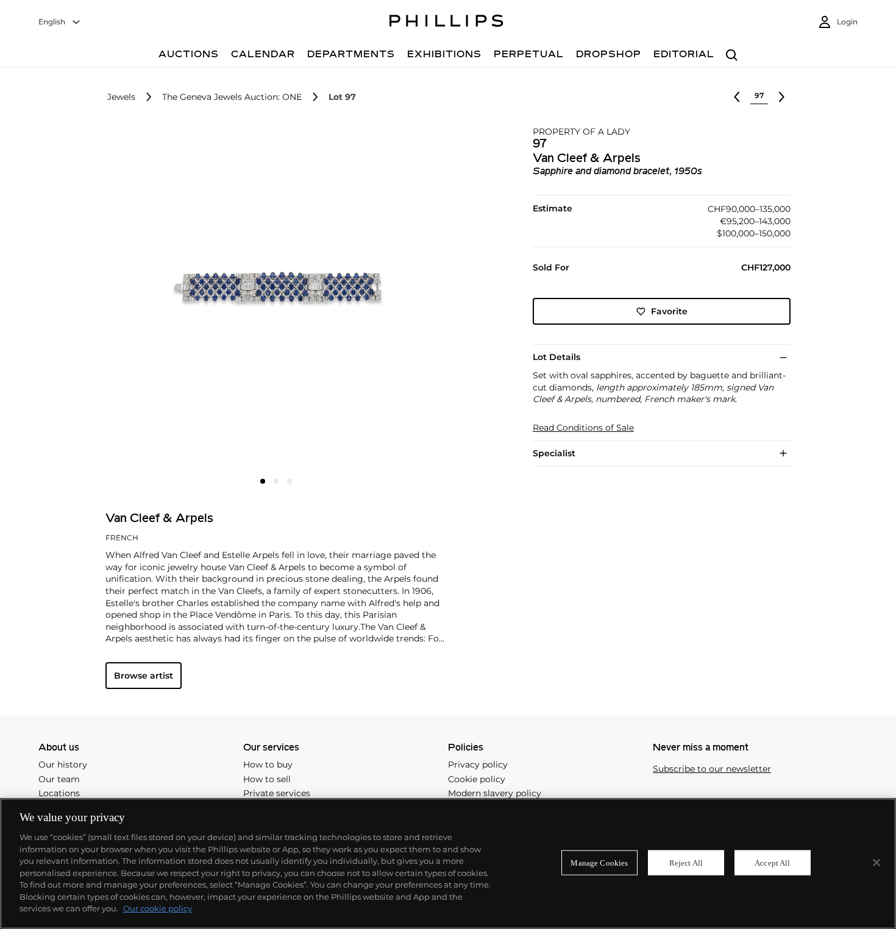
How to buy (268, 764)
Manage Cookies (599, 862)
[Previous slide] (162, 298)
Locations (59, 793)
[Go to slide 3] (289, 481)
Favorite (669, 311)
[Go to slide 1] (263, 481)
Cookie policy (476, 779)
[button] (272, 297)
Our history (62, 764)
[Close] (876, 862)
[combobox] (59, 22)
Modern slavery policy (494, 793)
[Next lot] (781, 96)
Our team (59, 779)
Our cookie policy (157, 908)
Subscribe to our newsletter (712, 769)
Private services (276, 793)
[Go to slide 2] (276, 481)
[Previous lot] (736, 96)
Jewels (121, 97)
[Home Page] (446, 22)
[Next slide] (389, 298)
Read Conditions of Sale (583, 428)
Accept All (772, 862)
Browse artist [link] (143, 675)
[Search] (731, 55)
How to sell (267, 779)
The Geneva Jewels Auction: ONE (232, 97)
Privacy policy (478, 764)
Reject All (686, 862)
